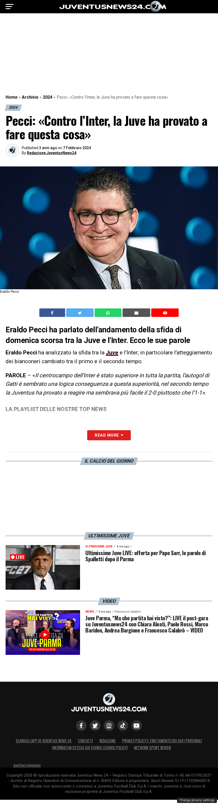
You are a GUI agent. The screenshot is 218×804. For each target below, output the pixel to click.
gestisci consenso (27, 765)
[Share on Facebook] (52, 312)
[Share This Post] (109, 312)
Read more (107, 435)
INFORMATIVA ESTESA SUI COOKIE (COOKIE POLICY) (90, 747)
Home (12, 97)
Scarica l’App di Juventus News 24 (44, 740)
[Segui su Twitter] (95, 725)
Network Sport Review (152, 747)
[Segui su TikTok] (123, 725)
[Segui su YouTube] (136, 725)
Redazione (107, 740)
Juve (112, 352)
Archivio (30, 97)
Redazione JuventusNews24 (51, 153)
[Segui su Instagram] (109, 725)
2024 (47, 97)
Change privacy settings (197, 800)
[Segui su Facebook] (81, 725)
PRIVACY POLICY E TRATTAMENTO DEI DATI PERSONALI (162, 740)
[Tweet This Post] (80, 312)
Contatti (85, 740)
